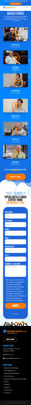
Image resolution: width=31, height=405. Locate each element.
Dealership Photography (11, 373)
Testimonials (8, 390)
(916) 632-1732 (15, 171)
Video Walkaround (9, 371)
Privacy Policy (15, 313)
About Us (7, 387)
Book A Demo (15, 3)
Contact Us (7, 393)
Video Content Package (11, 368)
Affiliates (6, 384)
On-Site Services (9, 376)
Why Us (6, 382)
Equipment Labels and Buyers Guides (15, 379)
